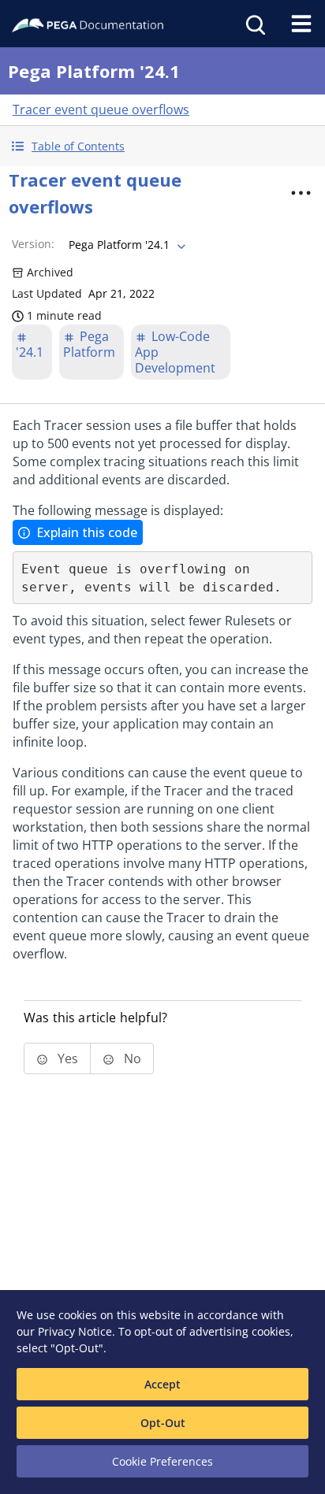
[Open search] (254, 23)
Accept (162, 1384)
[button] (162, 146)
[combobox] (125, 245)
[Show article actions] (300, 193)
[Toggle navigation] (301, 23)
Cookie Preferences (162, 1461)
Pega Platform (89, 344)
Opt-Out (162, 1422)
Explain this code (86, 532)
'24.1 (29, 352)
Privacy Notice (75, 1331)
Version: (33, 243)
